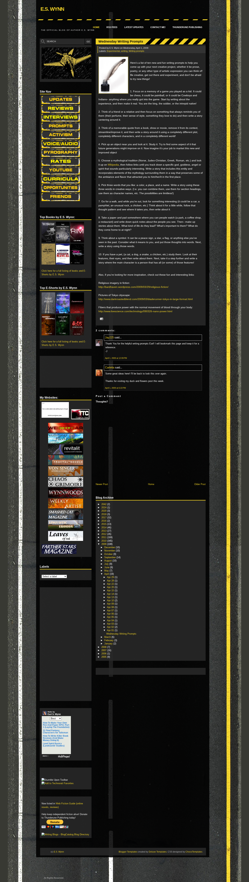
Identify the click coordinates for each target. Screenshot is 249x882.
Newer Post (102, 484)
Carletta (109, 367)
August (108, 560)
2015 (104, 524)
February (109, 640)
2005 (104, 656)
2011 (104, 537)
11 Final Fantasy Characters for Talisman (55, 731)
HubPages (64, 756)
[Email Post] (101, 318)
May (107, 570)
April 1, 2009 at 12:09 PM (116, 358)
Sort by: (46, 719)
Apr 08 (111, 607)
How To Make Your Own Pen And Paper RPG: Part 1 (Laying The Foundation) (56, 725)
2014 (104, 527)
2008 (104, 647)
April (107, 574)
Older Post (200, 484)
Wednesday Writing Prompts (120, 41)
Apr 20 (111, 587)
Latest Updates (133, 27)
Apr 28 (111, 580)
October (108, 554)
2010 (104, 540)
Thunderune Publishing (187, 27)
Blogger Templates (128, 852)
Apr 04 (111, 620)
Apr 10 (111, 600)
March (108, 637)
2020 (104, 510)
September (110, 557)
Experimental (113, 51)
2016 (104, 520)
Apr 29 (111, 577)
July (106, 564)
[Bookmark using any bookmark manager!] (53, 773)
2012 (104, 534)
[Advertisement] (164, 671)
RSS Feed (111, 27)
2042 (104, 504)
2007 (104, 650)
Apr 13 (111, 597)
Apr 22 (111, 584)
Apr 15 (111, 590)
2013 (104, 530)
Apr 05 (111, 617)
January (108, 643)
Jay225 (109, 337)
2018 (104, 514)
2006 (104, 653)
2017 (104, 517)
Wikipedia (113, 164)
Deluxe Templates (158, 852)
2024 (104, 507)
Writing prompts (136, 51)
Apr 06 (111, 613)
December (110, 547)
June (107, 567)
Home (96, 27)
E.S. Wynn (52, 9)
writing (124, 51)
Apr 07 (111, 610)
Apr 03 (111, 623)
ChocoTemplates (194, 852)
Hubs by (54, 713)
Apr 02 (111, 627)
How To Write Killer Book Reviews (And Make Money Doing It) (55, 738)
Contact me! (158, 27)
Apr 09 (111, 603)
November (110, 550)
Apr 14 (111, 594)
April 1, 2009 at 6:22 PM (115, 388)
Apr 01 (111, 630)
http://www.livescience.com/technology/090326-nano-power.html (135, 311)
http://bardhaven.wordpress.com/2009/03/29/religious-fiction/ (133, 286)
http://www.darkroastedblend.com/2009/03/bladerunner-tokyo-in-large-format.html (145, 299)
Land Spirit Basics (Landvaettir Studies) (54, 744)
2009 (104, 544)
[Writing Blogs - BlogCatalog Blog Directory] (65, 834)
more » (45, 756)
